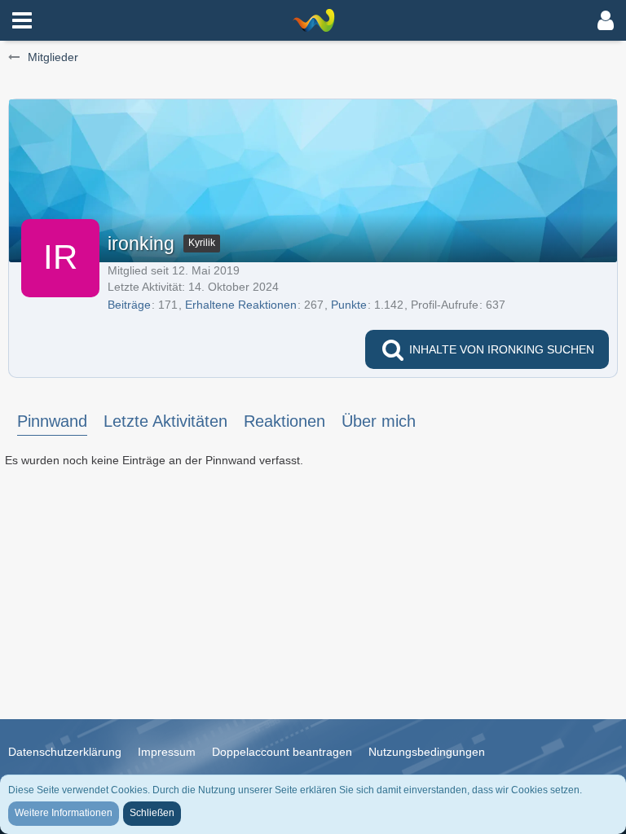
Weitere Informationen (63, 813)
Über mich (379, 421)
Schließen (152, 813)
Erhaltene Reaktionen (241, 304)
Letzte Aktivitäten (165, 421)
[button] (22, 20)
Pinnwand (52, 421)
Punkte (349, 304)
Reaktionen (284, 421)
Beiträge (129, 304)
